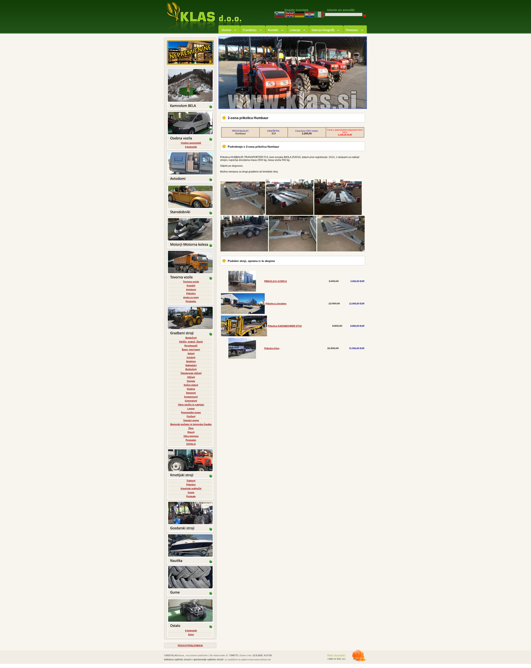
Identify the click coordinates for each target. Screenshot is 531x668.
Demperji (191, 393)
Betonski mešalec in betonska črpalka (191, 424)
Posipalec (191, 301)
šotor (191, 634)
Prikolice (191, 293)
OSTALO (191, 444)
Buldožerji (191, 337)
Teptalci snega (191, 420)
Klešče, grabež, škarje (191, 341)
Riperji (191, 432)
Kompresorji (191, 396)
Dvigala (191, 381)
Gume (191, 492)
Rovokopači (190, 345)
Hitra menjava (191, 436)
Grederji (191, 357)
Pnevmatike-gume (191, 412)
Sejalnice (191, 361)
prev (347, 101)
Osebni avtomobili (191, 143)
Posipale (191, 496)
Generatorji (191, 400)
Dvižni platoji (191, 385)
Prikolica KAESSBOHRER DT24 (285, 326)
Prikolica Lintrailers (276, 303)
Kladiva (191, 389)
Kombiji (191, 285)
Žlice (191, 428)
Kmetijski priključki (191, 488)
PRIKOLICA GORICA (275, 281)
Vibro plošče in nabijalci (191, 404)
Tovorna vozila (191, 281)
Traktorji (190, 480)
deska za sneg (191, 297)
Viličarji (191, 377)
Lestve (191, 408)
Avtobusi (191, 289)
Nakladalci (191, 365)
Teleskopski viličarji (191, 373)
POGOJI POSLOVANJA (190, 645)
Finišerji (191, 416)
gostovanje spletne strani (208, 659)
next (359, 101)
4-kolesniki (191, 147)
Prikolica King (271, 348)
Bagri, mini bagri (191, 349)
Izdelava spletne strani (177, 659)
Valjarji (191, 353)
